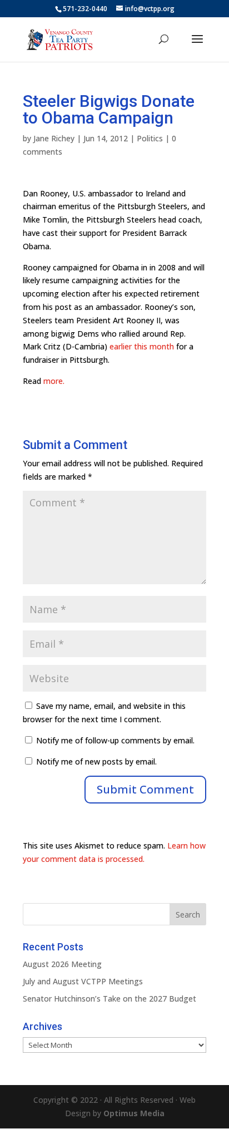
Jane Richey (53, 138)
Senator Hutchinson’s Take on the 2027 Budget (109, 998)
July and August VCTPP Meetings (83, 981)
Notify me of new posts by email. (96, 761)
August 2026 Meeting (62, 964)
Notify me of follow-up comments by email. (115, 740)
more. (53, 381)
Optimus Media (134, 1113)
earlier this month (141, 346)
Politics (150, 138)
